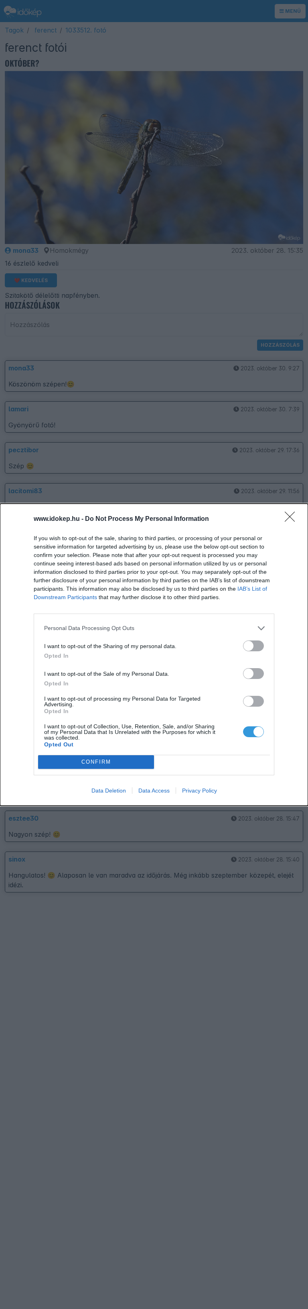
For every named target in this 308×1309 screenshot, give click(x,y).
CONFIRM (96, 762)
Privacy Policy (199, 790)
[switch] (253, 645)
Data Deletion (108, 790)
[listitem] (154, 628)
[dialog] (154, 655)
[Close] (292, 519)
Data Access (154, 790)
